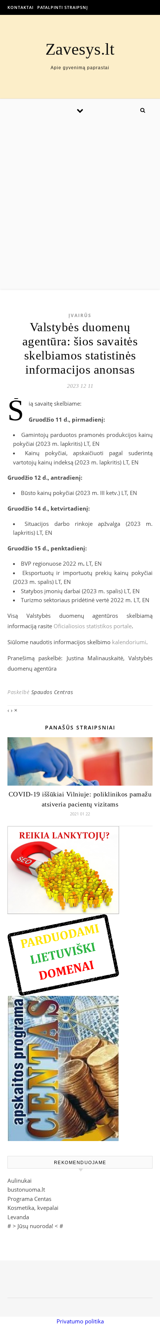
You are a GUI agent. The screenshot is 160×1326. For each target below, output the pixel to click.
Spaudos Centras (52, 692)
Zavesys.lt (80, 49)
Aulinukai (19, 1180)
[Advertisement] (80, 205)
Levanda (18, 1217)
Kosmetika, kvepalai (32, 1207)
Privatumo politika (80, 1321)
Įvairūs (80, 315)
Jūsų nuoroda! (35, 1226)
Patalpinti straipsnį (62, 7)
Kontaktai (20, 7)
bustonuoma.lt (26, 1189)
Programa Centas (29, 1198)
